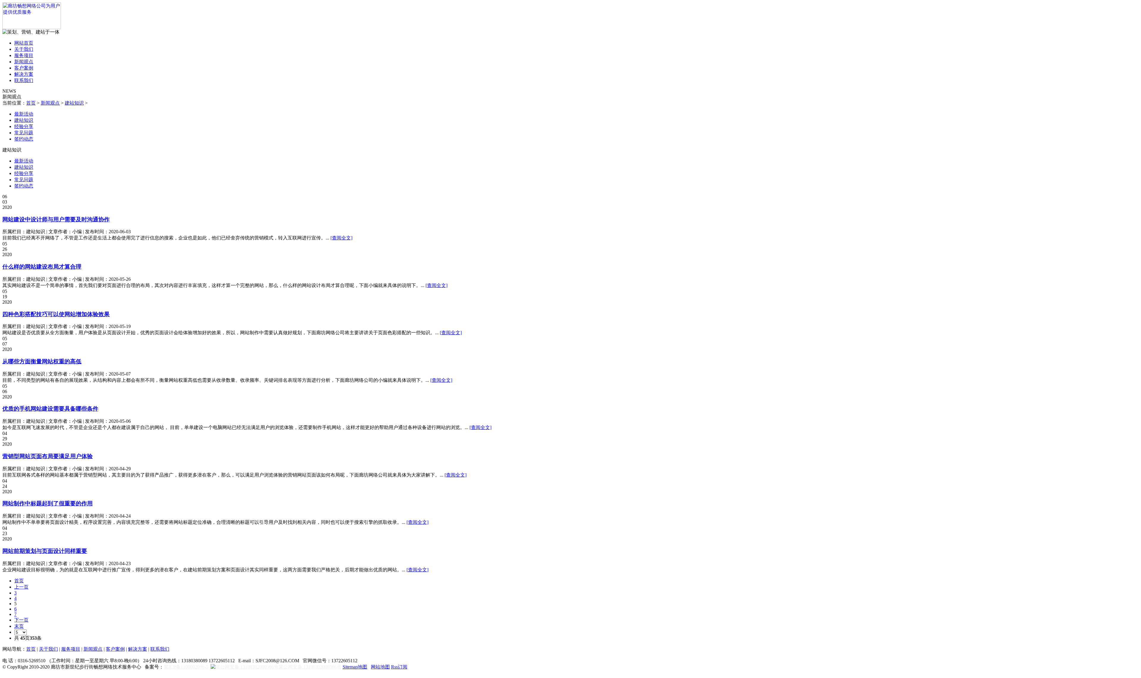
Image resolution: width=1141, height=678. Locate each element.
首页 (31, 102)
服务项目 (23, 55)
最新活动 (23, 113)
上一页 (21, 586)
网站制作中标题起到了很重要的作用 (47, 503)
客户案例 (23, 67)
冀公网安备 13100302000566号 (309, 666)
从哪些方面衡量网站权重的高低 (41, 361)
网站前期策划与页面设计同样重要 (44, 551)
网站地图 (380, 666)
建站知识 (74, 102)
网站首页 (23, 42)
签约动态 (23, 138)
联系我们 (23, 80)
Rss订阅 (399, 666)
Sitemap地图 (355, 666)
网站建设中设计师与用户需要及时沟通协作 (56, 219)
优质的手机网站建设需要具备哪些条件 (50, 409)
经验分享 (23, 126)
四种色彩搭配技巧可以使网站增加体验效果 (56, 314)
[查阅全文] (341, 237)
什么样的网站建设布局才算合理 (41, 267)
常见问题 (23, 132)
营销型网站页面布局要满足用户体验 (47, 456)
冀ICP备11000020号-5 (186, 666)
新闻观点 (23, 61)
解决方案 (23, 74)
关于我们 (23, 49)
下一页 (21, 619)
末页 (19, 626)
